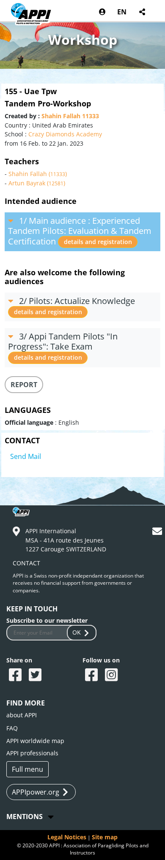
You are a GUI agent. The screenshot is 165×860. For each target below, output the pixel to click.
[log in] (102, 11)
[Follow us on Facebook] (92, 675)
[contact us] (158, 533)
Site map (105, 837)
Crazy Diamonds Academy (65, 134)
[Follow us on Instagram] (112, 675)
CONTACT (26, 563)
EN (121, 11)
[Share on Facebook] (16, 675)
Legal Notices (66, 837)
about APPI (21, 715)
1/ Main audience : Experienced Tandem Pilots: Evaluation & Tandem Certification (79, 231)
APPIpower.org (35, 792)
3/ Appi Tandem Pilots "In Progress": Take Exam (63, 346)
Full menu (27, 769)
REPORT (24, 384)
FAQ (12, 728)
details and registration (98, 242)
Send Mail (25, 456)
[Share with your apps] (141, 11)
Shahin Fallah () (37, 174)
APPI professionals (32, 753)
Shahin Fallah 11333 (70, 116)
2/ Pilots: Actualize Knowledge (74, 305)
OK (76, 632)
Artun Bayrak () (36, 183)
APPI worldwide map (35, 741)
